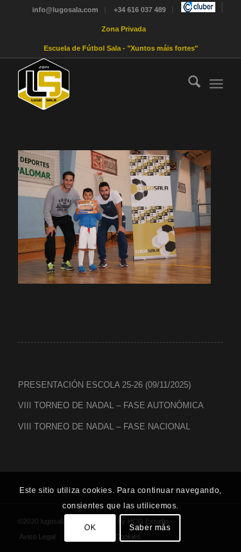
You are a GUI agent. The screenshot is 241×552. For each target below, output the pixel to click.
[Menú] (216, 84)
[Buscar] (188, 84)
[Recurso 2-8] (100, 84)
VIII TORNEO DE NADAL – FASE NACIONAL (104, 426)
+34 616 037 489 (140, 9)
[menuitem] (65, 9)
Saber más (149, 527)
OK (90, 527)
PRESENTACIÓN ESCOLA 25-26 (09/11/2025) (104, 385)
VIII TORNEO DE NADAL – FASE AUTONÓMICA (111, 405)
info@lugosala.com (65, 9)
